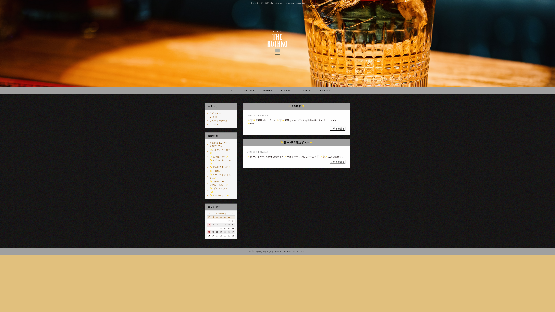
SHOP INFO (326, 90)
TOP (229, 90)
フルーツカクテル (219, 121)
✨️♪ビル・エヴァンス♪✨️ (221, 190)
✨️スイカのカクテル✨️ (220, 162)
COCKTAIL (287, 90)
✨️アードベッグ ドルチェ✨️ (220, 176)
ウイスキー (215, 113)
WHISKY (268, 90)
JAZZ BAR (248, 90)
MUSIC (213, 117)
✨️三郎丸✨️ (216, 171)
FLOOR (306, 90)
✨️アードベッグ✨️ (219, 195)
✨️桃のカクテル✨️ (219, 157)
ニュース (214, 124)
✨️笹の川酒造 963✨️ (220, 167)
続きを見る (339, 128)
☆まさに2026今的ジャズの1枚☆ (220, 144)
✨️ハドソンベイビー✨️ (220, 151)
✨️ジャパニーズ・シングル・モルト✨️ (220, 183)
